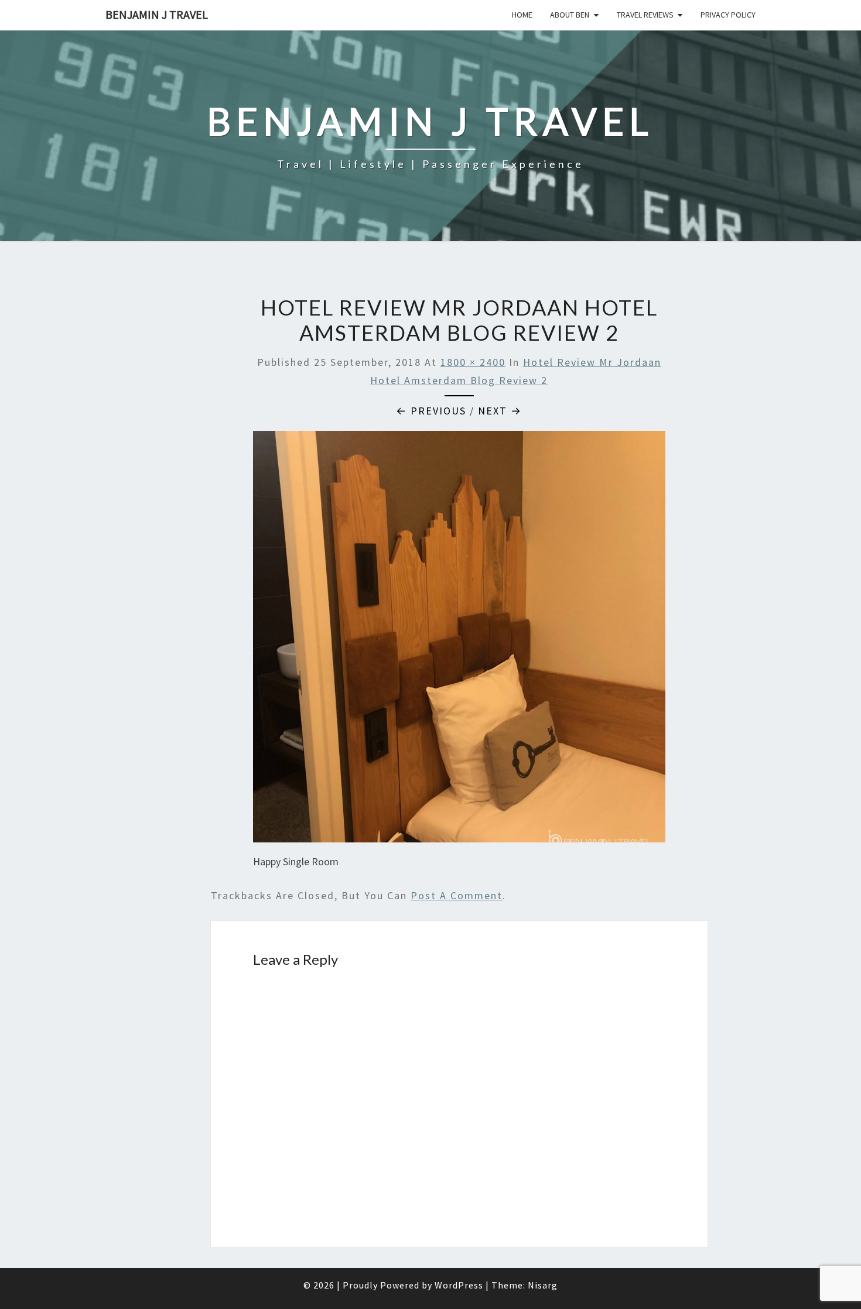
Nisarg (543, 1285)
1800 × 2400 (472, 362)
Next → (500, 410)
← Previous (431, 410)
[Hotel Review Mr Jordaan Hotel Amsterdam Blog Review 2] (459, 640)
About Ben (569, 14)
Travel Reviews (645, 14)
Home (522, 14)
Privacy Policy (728, 14)
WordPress (459, 1285)
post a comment (457, 895)
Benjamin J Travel (156, 14)
